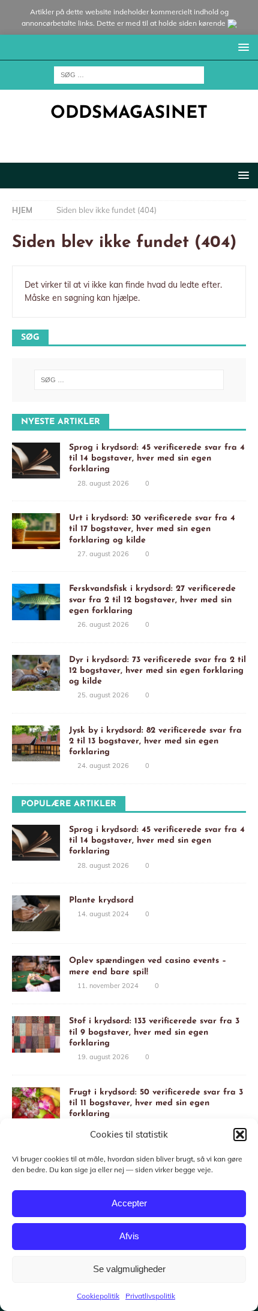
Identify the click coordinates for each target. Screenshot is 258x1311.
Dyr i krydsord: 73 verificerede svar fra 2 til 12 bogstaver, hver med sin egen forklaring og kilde (157, 671)
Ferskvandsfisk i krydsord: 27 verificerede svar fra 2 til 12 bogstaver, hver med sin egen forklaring (152, 599)
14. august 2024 (103, 914)
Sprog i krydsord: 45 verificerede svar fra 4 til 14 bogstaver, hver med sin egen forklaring (157, 458)
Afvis (129, 1236)
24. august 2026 (103, 765)
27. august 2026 (103, 554)
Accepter (129, 1203)
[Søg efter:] (129, 74)
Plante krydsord (101, 900)
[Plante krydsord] (36, 913)
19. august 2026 (103, 1057)
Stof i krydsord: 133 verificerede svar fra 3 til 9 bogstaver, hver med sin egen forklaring (154, 1032)
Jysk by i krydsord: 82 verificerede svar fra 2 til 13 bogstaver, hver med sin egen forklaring (155, 741)
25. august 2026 (103, 695)
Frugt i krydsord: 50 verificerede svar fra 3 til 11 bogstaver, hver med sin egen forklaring (156, 1103)
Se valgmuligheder (129, 1269)
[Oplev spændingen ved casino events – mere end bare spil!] (36, 974)
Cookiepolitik (98, 1295)
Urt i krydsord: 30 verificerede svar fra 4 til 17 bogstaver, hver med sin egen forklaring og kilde (152, 529)
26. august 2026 (103, 624)
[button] (240, 1135)
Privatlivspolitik (150, 1295)
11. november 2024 (108, 985)
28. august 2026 (103, 483)
